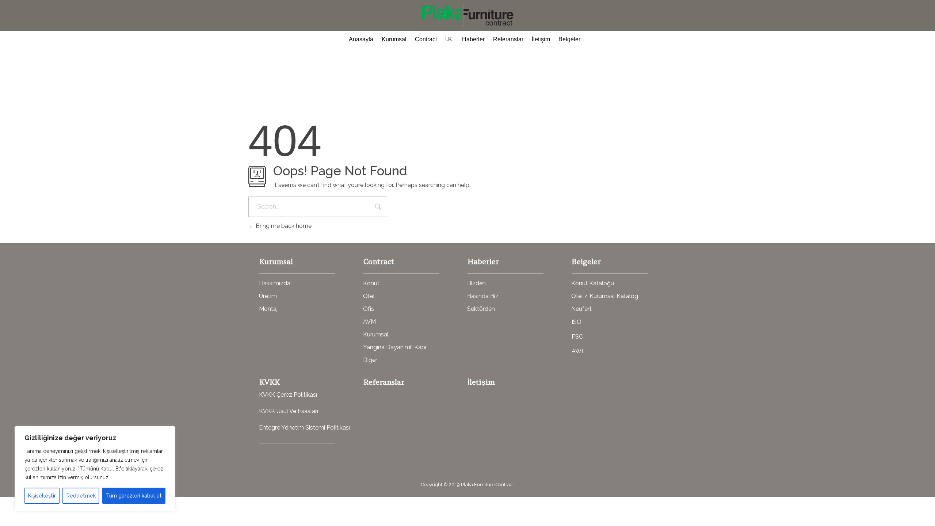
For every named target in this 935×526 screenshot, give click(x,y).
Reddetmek (81, 496)
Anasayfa (361, 39)
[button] (274, 283)
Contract (426, 39)
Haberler (473, 39)
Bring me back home (283, 225)
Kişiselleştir (42, 496)
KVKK (269, 381)
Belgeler (569, 39)
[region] (95, 468)
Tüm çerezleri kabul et (134, 496)
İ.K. (449, 39)
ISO (576, 322)
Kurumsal (394, 39)
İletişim (541, 39)
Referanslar (508, 39)
